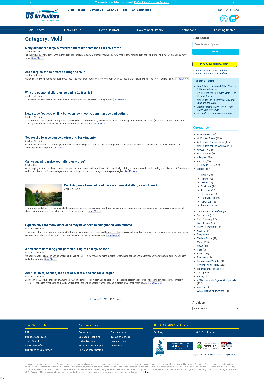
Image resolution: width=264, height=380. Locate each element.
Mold (199, 242)
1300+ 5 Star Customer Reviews (151, 2)
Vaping (200, 276)
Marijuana (202, 234)
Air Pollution (203, 134)
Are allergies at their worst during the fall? (55, 72)
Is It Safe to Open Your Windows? (215, 113)
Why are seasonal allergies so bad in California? (58, 92)
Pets (199, 249)
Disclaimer (117, 345)
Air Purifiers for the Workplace (213, 146)
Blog (125, 9)
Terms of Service (120, 336)
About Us (112, 9)
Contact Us (96, 9)
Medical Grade (204, 238)
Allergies (201, 157)
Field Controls (208, 197)
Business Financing (90, 336)
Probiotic (202, 257)
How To (201, 230)
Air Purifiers (36, 30)
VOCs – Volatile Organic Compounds (216, 280)
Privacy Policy (118, 341)
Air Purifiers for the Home (210, 142)
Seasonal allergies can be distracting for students (60, 137)
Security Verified (34, 345)
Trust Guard (32, 341)
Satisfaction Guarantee (38, 349)
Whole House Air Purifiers (210, 291)
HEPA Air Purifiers (206, 226)
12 (114, 299)
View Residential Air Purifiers (211, 70)
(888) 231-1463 (228, 10)
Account (224, 18)
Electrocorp (207, 194)
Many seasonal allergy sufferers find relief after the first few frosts (73, 48)
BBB (27, 332)
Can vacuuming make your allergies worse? (55, 161)
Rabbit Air (206, 201)
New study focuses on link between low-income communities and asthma (76, 113)
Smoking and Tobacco (209, 268)
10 (107, 299)
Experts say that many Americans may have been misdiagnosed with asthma (78, 225)
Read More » (37, 58)
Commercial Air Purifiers (209, 211)
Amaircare (206, 186)
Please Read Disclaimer (214, 64)
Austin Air (206, 190)
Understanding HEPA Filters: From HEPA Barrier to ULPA (215, 108)
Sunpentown (207, 205)
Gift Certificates (141, 9)
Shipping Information (91, 349)
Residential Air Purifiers (209, 265)
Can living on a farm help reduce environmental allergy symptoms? (110, 185)
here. (147, 372)
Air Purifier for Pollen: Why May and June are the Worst (216, 101)
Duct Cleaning (204, 219)
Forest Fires (203, 223)
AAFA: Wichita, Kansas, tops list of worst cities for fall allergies (69, 273)
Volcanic (201, 287)
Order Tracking (76, 9)
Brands (200, 168)
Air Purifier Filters (206, 138)
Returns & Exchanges (91, 345)
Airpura (204, 178)
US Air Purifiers (43, 15)
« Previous (94, 299)
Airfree (204, 175)
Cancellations (118, 332)
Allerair (204, 182)
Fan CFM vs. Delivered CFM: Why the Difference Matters (216, 88)
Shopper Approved (35, 336)
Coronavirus (203, 215)
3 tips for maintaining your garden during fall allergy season (67, 249)
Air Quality (202, 149)
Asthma (201, 161)
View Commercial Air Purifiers (211, 73)
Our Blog (158, 332)
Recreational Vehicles (208, 261)
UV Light (201, 272)
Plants (200, 253)
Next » (120, 299)
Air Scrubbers (204, 153)
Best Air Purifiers (206, 165)
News (200, 245)
